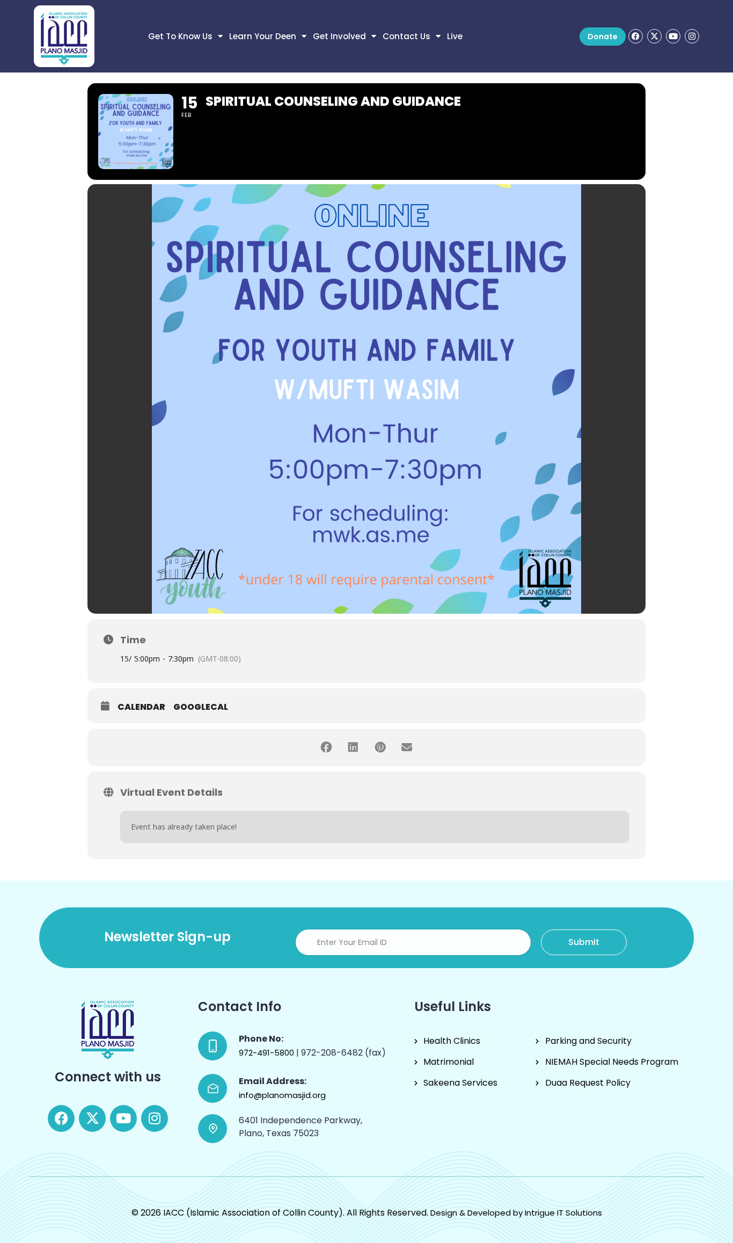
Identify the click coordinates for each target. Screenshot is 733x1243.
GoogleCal (200, 707)
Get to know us (180, 36)
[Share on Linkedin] (353, 747)
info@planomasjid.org (282, 1095)
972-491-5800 (267, 1052)
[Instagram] (692, 36)
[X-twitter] (654, 36)
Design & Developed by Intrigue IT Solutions (516, 1212)
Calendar (141, 707)
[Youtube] (673, 36)
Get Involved (339, 36)
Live (455, 36)
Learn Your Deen (262, 36)
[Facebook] (635, 36)
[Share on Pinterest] (379, 747)
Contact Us (406, 36)
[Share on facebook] (326, 747)
